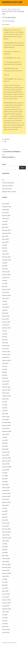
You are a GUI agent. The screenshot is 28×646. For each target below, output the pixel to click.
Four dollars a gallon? (10, 17)
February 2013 (5, 316)
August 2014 (5, 298)
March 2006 (5, 555)
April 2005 (5, 588)
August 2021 (5, 242)
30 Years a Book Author (8, 182)
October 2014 (5, 292)
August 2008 (5, 469)
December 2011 (6, 351)
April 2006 (5, 552)
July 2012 (4, 330)
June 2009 (5, 440)
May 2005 (4, 585)
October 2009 (5, 428)
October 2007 (5, 499)
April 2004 (5, 623)
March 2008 (5, 484)
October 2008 (5, 464)
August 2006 (5, 541)
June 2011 (4, 369)
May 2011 (4, 372)
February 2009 (6, 452)
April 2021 (4, 251)
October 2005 (5, 570)
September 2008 (6, 467)
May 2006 (4, 549)
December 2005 (6, 564)
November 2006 (6, 532)
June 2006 (5, 546)
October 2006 (5, 535)
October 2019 (5, 277)
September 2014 (6, 295)
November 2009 (6, 425)
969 (5, 141)
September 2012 (6, 328)
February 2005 (6, 594)
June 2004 (5, 617)
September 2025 (6, 206)
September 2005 (6, 573)
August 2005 (5, 576)
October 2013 (5, 307)
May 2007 (4, 514)
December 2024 (6, 215)
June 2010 (4, 404)
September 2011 (6, 360)
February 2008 (6, 487)
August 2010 (5, 399)
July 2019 (4, 280)
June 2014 (4, 304)
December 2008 (6, 458)
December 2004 (6, 600)
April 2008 (5, 481)
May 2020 (4, 265)
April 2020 (5, 268)
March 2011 (5, 378)
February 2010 (5, 416)
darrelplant (16, 9)
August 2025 (5, 209)
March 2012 (5, 342)
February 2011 (5, 381)
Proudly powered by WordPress (9, 642)
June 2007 (4, 511)
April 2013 (4, 310)
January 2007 (5, 526)
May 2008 (4, 478)
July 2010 (4, 402)
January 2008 (5, 490)
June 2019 (4, 283)
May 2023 (4, 224)
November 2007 (6, 496)
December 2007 (6, 493)
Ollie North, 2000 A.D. (7, 185)
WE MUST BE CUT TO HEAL (9, 191)
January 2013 (5, 319)
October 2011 (5, 357)
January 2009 (5, 455)
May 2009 (4, 443)
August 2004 (5, 611)
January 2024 (5, 218)
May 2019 (4, 286)
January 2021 (5, 254)
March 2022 (5, 236)
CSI (3, 180)
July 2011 (4, 366)
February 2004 (6, 629)
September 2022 (6, 233)
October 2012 (5, 325)
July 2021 (4, 245)
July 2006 (4, 543)
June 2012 (4, 333)
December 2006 (6, 529)
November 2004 (6, 603)
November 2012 (6, 322)
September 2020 (6, 260)
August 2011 (5, 363)
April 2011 (4, 375)
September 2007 (6, 502)
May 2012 (4, 336)
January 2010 (5, 419)
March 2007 (5, 520)
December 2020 (6, 257)
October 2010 (5, 393)
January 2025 (5, 212)
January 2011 (5, 384)
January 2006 (5, 561)
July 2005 (4, 579)
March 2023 (5, 227)
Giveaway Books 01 (7, 188)
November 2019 (6, 274)
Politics (6, 139)
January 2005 (5, 597)
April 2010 (4, 410)
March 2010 (5, 413)
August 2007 (5, 505)
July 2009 (4, 437)
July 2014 (4, 301)
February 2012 (5, 345)
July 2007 (4, 508)
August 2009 (5, 434)
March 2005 (5, 591)
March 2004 (5, 626)
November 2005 (6, 567)
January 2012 (5, 348)
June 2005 (5, 582)
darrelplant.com (12, 2)
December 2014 (6, 289)
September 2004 (6, 608)
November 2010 (6, 390)
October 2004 (5, 606)
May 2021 (4, 248)
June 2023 (4, 221)
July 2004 (4, 614)
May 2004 (4, 620)
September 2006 (6, 538)
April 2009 (5, 446)
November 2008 (6, 461)
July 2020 (4, 263)
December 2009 (6, 422)
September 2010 (6, 396)
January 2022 (5, 239)
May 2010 (4, 407)
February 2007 (6, 523)
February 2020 (6, 271)
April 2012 (4, 339)
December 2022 (6, 230)
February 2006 (6, 558)
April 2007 (5, 517)
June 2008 (5, 475)
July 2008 (4, 472)
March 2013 (5, 313)
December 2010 (6, 387)
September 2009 (6, 431)
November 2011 (6, 354)
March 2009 (5, 449)
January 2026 (5, 203)
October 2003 (5, 632)
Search (4, 164)
